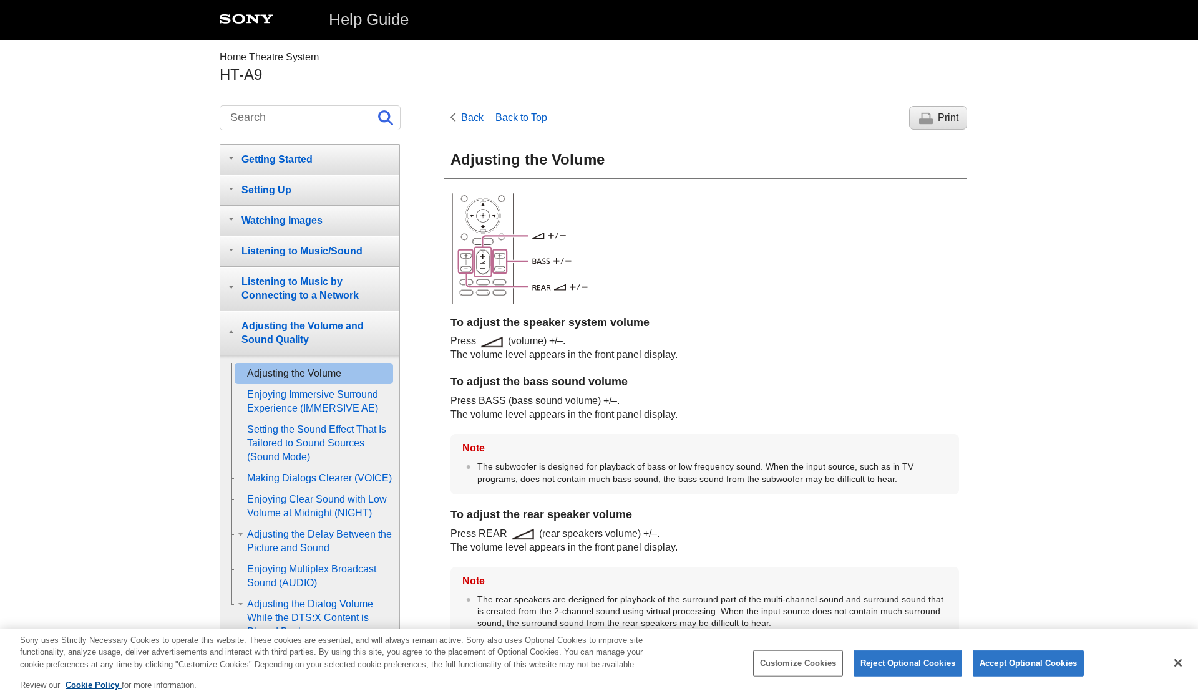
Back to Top (521, 117)
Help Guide (369, 19)
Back (472, 117)
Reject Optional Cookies (907, 663)
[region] (599, 664)
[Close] (1178, 663)
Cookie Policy (94, 684)
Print (948, 117)
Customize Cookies (798, 663)
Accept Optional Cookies (1028, 663)
